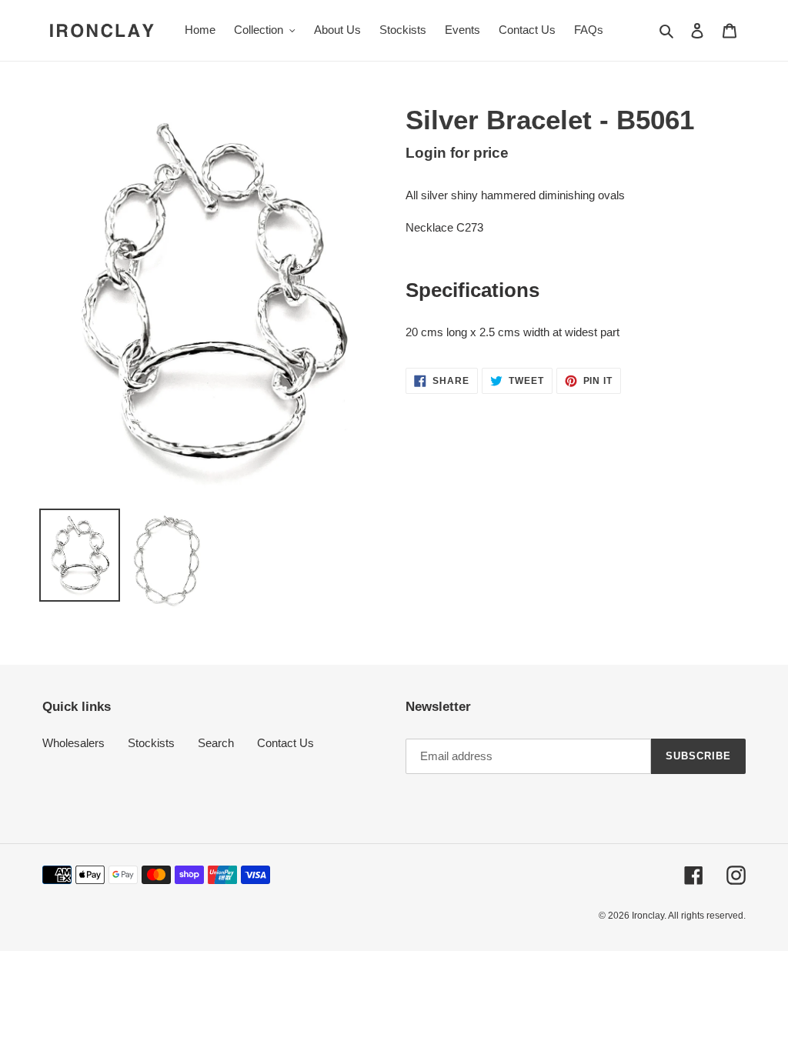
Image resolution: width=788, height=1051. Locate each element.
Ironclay (648, 915)
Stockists (151, 742)
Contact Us (285, 742)
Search (216, 742)
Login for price (457, 153)
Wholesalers (73, 742)
